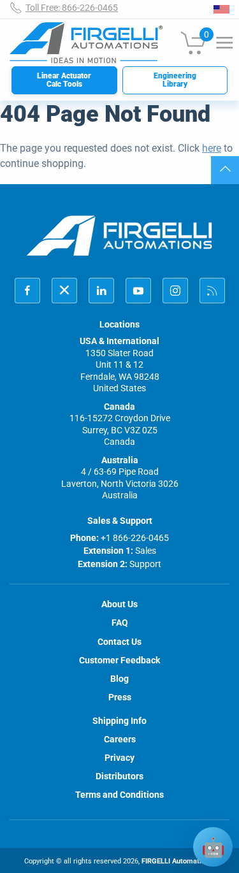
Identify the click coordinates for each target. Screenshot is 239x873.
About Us (119, 604)
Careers (120, 739)
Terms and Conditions (119, 795)
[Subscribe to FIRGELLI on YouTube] (138, 290)
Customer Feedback (119, 660)
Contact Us (119, 642)
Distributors (119, 776)
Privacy (119, 758)
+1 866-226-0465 (135, 538)
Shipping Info (119, 721)
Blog (119, 679)
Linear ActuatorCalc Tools (64, 80)
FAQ (120, 622)
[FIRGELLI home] (119, 235)
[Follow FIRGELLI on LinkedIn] (101, 290)
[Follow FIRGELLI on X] (64, 290)
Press (119, 697)
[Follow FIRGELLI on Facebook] (27, 290)
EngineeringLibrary (175, 80)
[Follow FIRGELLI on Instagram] (175, 290)
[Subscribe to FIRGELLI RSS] (212, 290)
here (211, 148)
